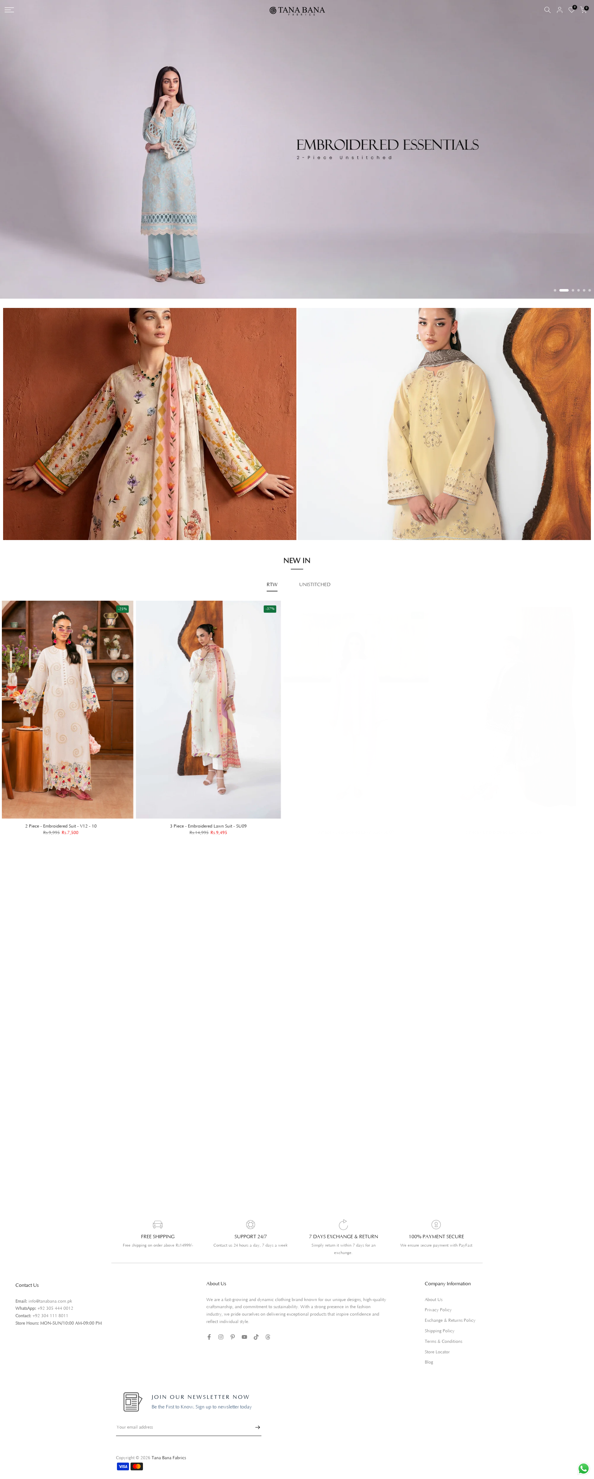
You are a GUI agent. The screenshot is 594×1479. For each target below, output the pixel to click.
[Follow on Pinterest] (232, 1328)
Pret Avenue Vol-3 (323, 492)
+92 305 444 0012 (55, 1300)
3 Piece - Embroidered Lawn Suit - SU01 (452, 817)
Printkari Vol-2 (24, 516)
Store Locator (437, 1343)
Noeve (311, 518)
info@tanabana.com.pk (50, 1293)
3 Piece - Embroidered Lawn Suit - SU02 (305, 817)
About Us (433, 1291)
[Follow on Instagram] (221, 1328)
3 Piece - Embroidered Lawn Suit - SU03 (157, 817)
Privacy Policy (438, 1302)
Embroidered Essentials (33, 498)
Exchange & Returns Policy (450, 1312)
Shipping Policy (439, 1322)
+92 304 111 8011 (50, 1307)
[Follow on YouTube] (244, 1328)
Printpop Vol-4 (319, 509)
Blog (429, 1354)
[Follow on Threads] (268, 1328)
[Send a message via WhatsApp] (583, 1468)
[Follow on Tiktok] (256, 1328)
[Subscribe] (254, 1419)
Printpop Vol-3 (319, 501)
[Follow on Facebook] (209, 1328)
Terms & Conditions (443, 1333)
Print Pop (18, 507)
